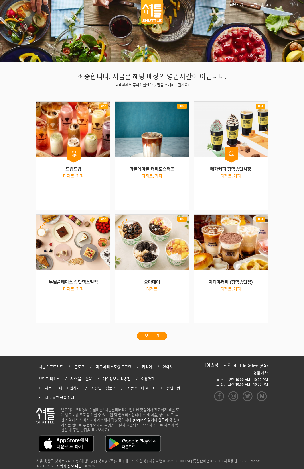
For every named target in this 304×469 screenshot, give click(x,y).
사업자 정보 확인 (69, 466)
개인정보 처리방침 (116, 379)
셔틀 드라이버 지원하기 (62, 388)
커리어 (147, 367)
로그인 (252, 4)
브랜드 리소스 (49, 379)
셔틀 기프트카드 (51, 367)
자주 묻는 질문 (81, 379)
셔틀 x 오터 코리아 (141, 388)
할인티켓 (173, 388)
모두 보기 (152, 336)
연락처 (168, 367)
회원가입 (236, 4)
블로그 (80, 367)
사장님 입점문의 (103, 388)
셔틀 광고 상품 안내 (59, 398)
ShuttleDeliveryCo (250, 365)
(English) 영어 (143, 420)
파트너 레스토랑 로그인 (113, 367)
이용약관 (147, 379)
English (267, 4)
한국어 (163, 420)
